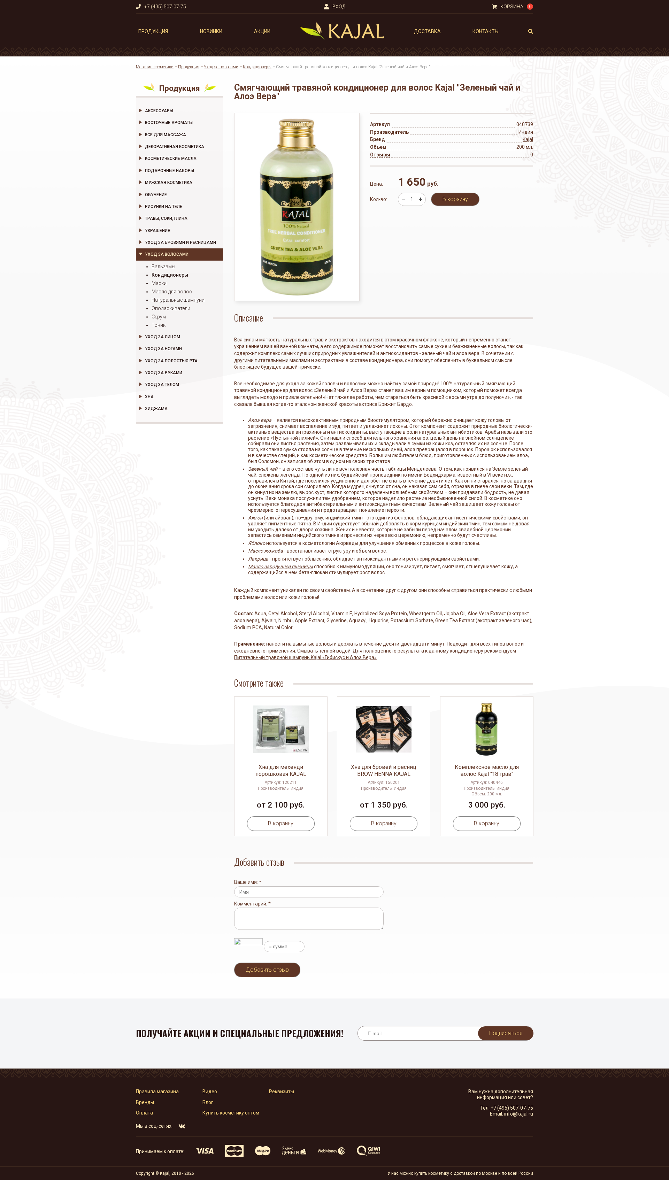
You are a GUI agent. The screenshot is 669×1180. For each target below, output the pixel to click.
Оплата (144, 1113)
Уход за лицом (162, 336)
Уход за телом (162, 384)
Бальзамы (163, 266)
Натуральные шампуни (178, 300)
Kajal (528, 139)
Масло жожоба (265, 551)
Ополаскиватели (171, 308)
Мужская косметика (168, 182)
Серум (159, 316)
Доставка (427, 31)
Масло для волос (172, 291)
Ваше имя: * (247, 882)
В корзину (455, 199)
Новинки (211, 31)
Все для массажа (165, 134)
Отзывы (380, 154)
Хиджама (156, 408)
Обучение (156, 194)
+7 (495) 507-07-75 (512, 1108)
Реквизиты (281, 1091)
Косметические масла (171, 158)
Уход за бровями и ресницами (180, 242)
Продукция (153, 31)
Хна (149, 396)
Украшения (157, 230)
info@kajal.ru (518, 1114)
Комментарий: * (252, 904)
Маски (159, 283)
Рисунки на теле (163, 206)
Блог (207, 1102)
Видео (209, 1091)
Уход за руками (163, 372)
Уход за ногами (163, 348)
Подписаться (505, 1033)
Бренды (145, 1102)
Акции (262, 31)
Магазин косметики (155, 66)
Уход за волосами (221, 66)
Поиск (530, 31)
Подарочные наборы (169, 170)
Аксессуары (159, 110)
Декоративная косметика (174, 146)
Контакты (485, 31)
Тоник (159, 325)
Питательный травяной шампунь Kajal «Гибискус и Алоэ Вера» (305, 657)
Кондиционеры (257, 66)
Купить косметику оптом (230, 1113)
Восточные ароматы (169, 122)
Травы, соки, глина (166, 218)
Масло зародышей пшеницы (280, 566)
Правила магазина (157, 1091)
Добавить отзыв (267, 969)
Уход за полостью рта (171, 360)
